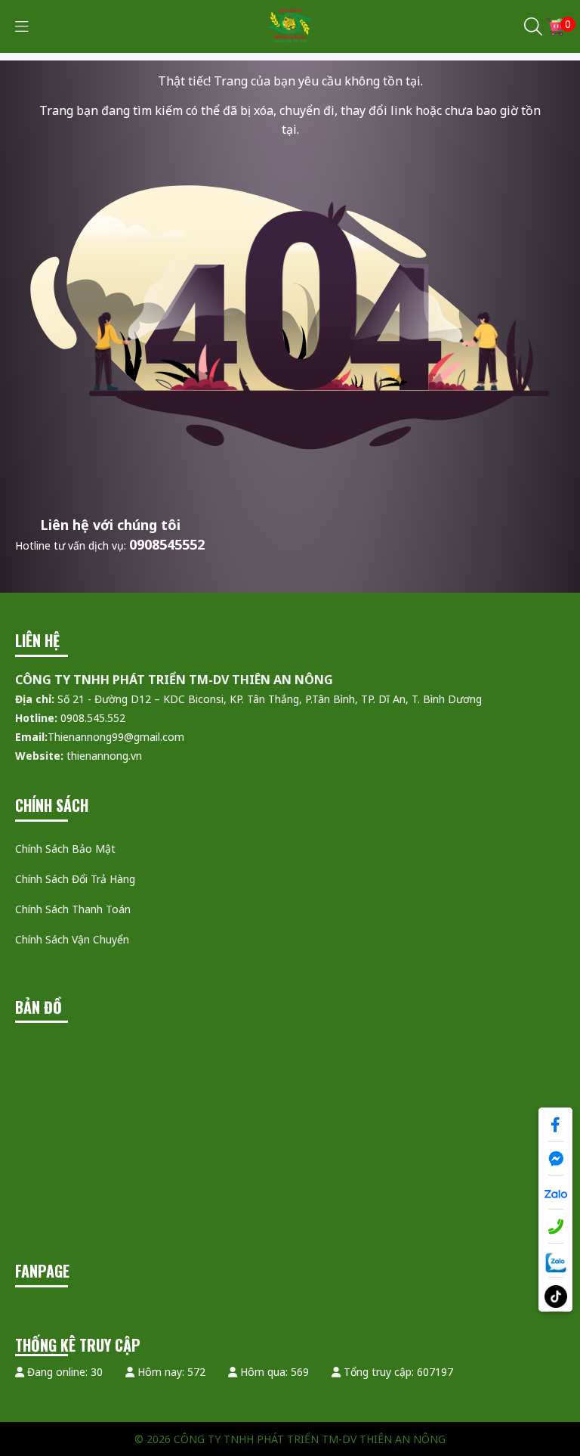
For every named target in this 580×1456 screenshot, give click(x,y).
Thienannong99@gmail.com (116, 737)
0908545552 (167, 544)
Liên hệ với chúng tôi (110, 525)
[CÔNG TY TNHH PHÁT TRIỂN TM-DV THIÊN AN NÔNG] (290, 25)
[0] (555, 27)
